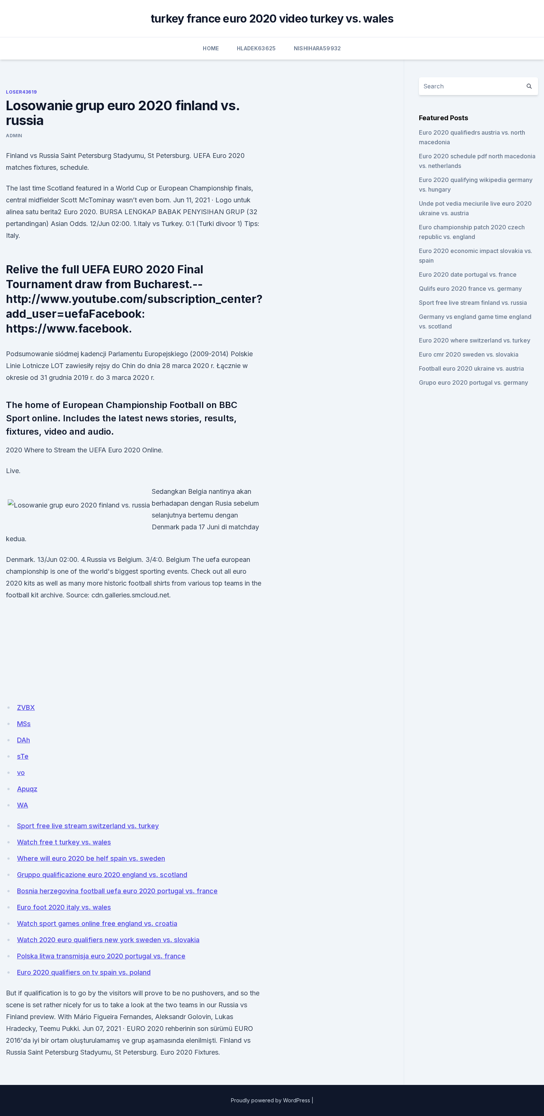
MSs (24, 724)
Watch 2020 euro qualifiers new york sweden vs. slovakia (108, 940)
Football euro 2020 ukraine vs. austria (471, 368)
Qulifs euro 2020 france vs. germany (470, 288)
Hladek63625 (256, 48)
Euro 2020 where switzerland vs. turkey (474, 340)
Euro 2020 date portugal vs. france (468, 274)
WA (22, 805)
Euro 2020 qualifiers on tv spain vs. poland (84, 972)
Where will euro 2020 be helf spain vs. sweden (91, 858)
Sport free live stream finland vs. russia (473, 302)
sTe (22, 756)
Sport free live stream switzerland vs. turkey (88, 826)
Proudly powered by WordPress (270, 1100)
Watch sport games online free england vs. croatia (97, 923)
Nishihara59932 (317, 48)
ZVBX (26, 707)
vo (21, 772)
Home (211, 48)
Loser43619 (21, 92)
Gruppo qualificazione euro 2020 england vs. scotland (102, 875)
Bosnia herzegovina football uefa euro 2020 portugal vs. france (117, 891)
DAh (23, 740)
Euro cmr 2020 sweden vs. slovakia (468, 354)
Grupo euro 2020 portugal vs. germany (473, 382)
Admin (14, 135)
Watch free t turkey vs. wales (64, 842)
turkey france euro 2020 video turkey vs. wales (272, 18)
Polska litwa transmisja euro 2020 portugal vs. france (101, 956)
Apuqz (27, 789)
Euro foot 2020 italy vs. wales (64, 907)
